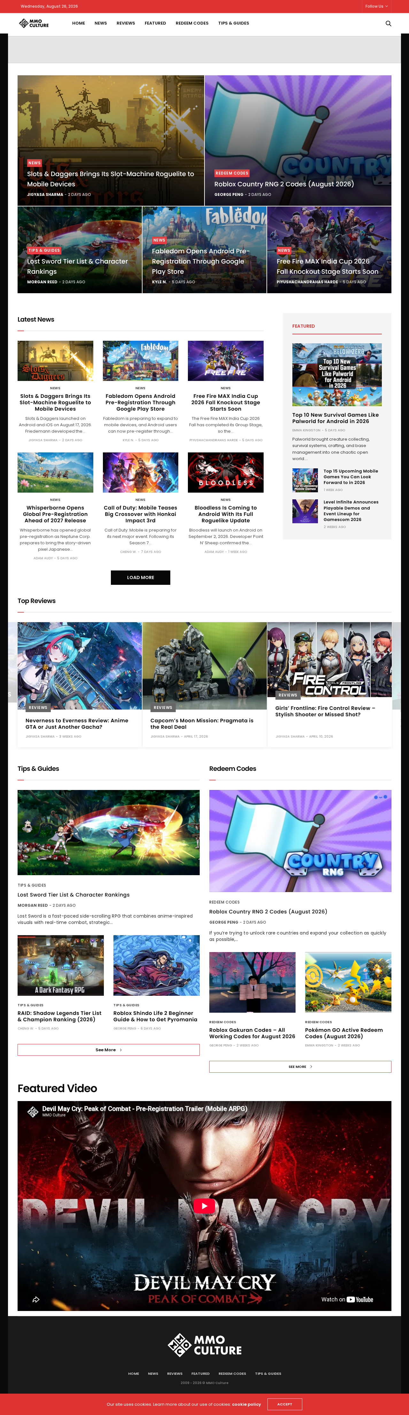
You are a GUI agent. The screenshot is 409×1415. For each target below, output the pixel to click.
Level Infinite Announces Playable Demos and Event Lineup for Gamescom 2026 (351, 511)
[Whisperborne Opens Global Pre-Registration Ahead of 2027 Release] (55, 472)
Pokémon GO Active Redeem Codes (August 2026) (344, 1033)
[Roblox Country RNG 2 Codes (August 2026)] (298, 140)
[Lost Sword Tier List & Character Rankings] (109, 832)
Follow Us (374, 6)
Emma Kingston (306, 430)
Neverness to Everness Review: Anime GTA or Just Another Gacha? (77, 724)
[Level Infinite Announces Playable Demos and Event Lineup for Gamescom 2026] (305, 511)
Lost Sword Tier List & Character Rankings (74, 895)
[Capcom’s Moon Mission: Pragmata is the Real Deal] (205, 666)
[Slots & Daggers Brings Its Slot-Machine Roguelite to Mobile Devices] (111, 140)
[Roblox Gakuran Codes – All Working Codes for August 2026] (252, 982)
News (101, 23)
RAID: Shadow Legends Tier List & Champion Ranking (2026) (60, 1016)
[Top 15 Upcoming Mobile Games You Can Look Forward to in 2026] (305, 480)
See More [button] (106, 1050)
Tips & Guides (233, 23)
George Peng (228, 194)
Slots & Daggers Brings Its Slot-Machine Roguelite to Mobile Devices (55, 402)
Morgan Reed (42, 282)
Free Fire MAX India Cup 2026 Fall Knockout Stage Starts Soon (225, 402)
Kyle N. (159, 282)
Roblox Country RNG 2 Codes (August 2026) (284, 184)
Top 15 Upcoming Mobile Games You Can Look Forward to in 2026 (351, 477)
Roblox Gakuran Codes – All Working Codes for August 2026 (252, 1033)
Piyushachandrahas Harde (307, 282)
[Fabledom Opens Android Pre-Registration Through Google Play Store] (141, 361)
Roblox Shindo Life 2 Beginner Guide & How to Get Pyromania (155, 1016)
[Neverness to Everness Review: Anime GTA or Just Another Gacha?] (80, 666)
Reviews (126, 23)
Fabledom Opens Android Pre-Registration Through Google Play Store (201, 261)
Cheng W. (128, 551)
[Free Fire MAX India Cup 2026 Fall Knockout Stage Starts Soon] (226, 361)
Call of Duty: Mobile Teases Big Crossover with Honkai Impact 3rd (140, 514)
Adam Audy (43, 558)
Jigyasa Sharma (45, 194)
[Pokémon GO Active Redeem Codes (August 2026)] (348, 982)
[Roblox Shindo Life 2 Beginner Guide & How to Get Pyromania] (156, 965)
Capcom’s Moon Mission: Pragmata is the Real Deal (202, 724)
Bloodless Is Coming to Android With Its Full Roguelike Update (226, 514)
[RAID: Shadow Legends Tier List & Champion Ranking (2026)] (61, 965)
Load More (140, 577)
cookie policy (246, 1404)
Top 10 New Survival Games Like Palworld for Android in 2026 (335, 418)
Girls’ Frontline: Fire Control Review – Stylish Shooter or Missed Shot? (325, 711)
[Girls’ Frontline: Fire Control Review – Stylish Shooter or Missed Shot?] (329, 659)
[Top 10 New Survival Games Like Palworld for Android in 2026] (337, 374)
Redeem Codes (192, 23)
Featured (155, 23)
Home (78, 23)
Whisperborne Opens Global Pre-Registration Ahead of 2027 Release (55, 514)
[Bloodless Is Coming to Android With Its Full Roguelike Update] (226, 472)
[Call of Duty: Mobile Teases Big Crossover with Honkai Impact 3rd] (141, 472)
